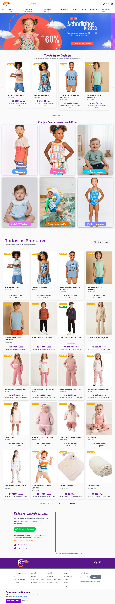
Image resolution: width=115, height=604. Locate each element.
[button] (1, 30)
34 (66, 504)
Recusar (25, 601)
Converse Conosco (26, 529)
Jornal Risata (84, 573)
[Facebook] (95, 562)
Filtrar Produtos (102, 242)
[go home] (23, 563)
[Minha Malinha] (112, 4)
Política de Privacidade (20, 597)
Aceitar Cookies (13, 601)
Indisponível (96, 577)
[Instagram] (99, 562)
